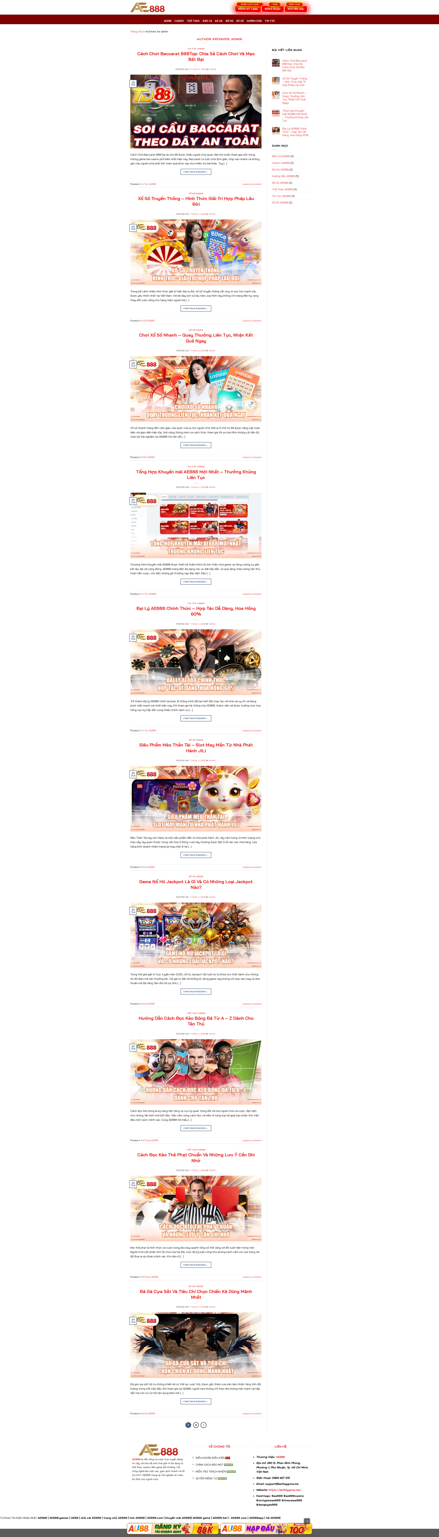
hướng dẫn (254, 21)
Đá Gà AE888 (196, 1286)
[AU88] (173, 1528)
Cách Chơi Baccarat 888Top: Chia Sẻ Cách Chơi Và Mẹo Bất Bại (196, 56)
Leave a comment (252, 184)
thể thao (193, 21)
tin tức (270, 21)
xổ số (240, 21)
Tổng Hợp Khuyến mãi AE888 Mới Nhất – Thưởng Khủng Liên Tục (196, 474)
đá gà (218, 21)
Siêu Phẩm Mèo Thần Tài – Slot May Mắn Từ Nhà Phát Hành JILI (196, 747)
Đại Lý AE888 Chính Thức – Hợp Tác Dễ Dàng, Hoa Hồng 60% (196, 611)
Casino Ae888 (281, 163)
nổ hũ (229, 21)
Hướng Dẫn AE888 (283, 176)
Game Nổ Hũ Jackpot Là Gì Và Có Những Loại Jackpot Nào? (196, 884)
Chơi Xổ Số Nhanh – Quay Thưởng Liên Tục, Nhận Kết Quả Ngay (196, 337)
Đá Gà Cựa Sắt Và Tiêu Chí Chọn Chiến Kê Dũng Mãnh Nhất (196, 1294)
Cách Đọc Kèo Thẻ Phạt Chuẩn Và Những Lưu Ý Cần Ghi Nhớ (196, 1157)
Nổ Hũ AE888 (196, 740)
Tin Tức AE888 (195, 49)
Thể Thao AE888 (195, 1013)
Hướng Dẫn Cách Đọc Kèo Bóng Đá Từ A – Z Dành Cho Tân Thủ (196, 1020)
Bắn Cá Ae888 (281, 156)
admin (236, 39)
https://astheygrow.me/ (284, 1490)
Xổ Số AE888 (196, 193)
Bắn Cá (207, 21)
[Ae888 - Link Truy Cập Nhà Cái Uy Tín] (147, 7)
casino (179, 21)
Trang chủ (136, 31)
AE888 (167, 21)
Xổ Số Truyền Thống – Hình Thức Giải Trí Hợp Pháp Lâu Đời (196, 201)
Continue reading (196, 172)
